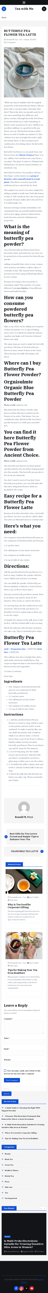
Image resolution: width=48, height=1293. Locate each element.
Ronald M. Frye (12, 39)
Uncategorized (11, 1198)
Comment (8, 1019)
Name (7, 1038)
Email (7, 1049)
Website (7, 1060)
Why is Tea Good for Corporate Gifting (21, 1133)
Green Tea (9, 1165)
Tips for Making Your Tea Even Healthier (21, 1138)
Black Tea (9, 1159)
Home (4, 17)
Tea (20, 39)
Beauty (7, 1154)
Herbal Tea (9, 1176)
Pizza (7, 1181)
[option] (24, 1234)
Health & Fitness (11, 1170)
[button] (41, 1208)
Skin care (8, 1187)
